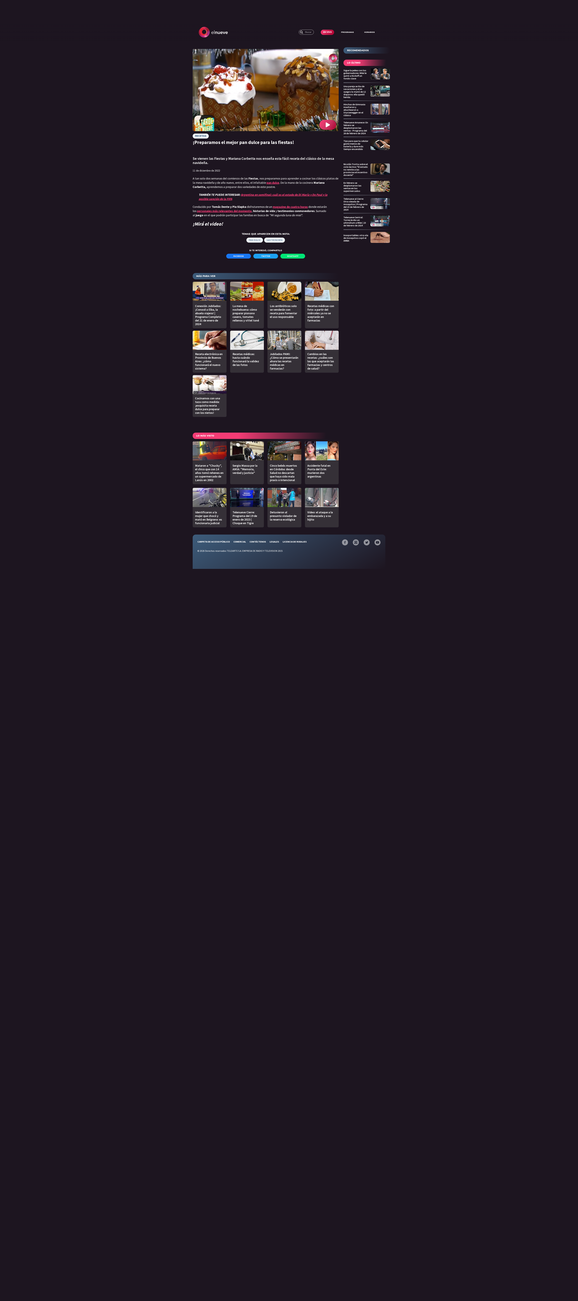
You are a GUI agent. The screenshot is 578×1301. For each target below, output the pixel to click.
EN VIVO (327, 32)
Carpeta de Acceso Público (213, 541)
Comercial (239, 541)
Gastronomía (275, 240)
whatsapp (292, 256)
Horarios (369, 32)
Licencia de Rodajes (295, 541)
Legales (274, 541)
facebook (238, 256)
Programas (347, 32)
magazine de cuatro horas (290, 207)
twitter (265, 256)
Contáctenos (258, 541)
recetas (200, 136)
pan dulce (255, 240)
